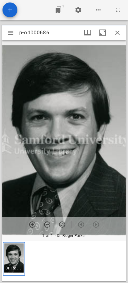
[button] (14, 258)
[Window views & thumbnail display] (87, 32)
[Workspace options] (98, 9)
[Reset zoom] (62, 224)
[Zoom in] (32, 224)
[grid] (64, 261)
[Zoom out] (47, 224)
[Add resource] (9, 9)
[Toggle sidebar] (10, 32)
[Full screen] (118, 9)
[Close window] (117, 32)
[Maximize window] (102, 32)
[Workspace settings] (78, 9)
